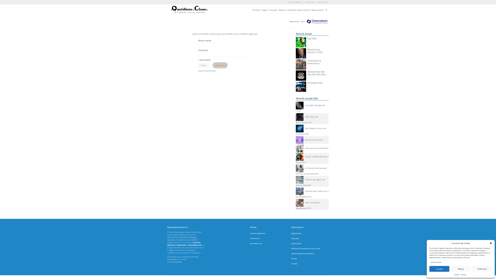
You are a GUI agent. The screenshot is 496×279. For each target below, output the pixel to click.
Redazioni (282, 10)
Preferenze (482, 269)
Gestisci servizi (436, 262)
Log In (303, 21)
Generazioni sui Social (314, 148)
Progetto (264, 10)
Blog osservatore (317, 10)
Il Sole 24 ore (310, 2)
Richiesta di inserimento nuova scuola (305, 248)
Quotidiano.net (322, 2)
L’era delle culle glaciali (315, 105)
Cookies (457, 274)
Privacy (463, 274)
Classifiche (256, 10)
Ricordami (205, 60)
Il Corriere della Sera (295, 2)
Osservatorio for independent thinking (183, 257)
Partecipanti (273, 10)
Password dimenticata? (207, 71)
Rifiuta (461, 269)
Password (203, 50)
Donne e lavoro (312, 139)
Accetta (439, 269)
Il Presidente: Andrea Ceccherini (298, 10)
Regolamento (296, 233)
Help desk (295, 238)
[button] (491, 243)
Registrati (220, 65)
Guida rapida (296, 243)
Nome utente (204, 40)
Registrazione (294, 21)
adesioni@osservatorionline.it (302, 253)
